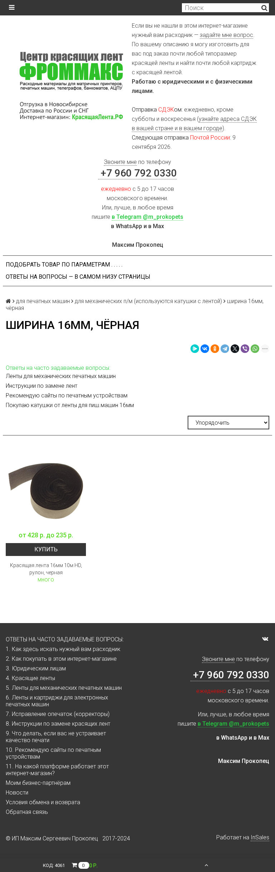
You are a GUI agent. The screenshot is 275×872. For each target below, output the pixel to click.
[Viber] (245, 348)
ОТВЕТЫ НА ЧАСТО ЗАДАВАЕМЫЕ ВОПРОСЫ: (65, 639)
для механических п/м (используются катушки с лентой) (148, 301)
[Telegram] (225, 348)
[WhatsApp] (255, 348)
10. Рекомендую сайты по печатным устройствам (53, 753)
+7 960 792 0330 (137, 173)
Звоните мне (120, 162)
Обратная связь (27, 812)
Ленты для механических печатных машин (61, 376)
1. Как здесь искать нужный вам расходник (63, 649)
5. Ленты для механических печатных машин (64, 687)
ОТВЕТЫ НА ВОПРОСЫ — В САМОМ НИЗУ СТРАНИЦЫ (78, 276)
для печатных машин (43, 301)
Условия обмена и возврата (43, 802)
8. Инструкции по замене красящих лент (58, 723)
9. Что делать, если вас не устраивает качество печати (56, 737)
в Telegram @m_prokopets (147, 216)
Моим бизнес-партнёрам (38, 782)
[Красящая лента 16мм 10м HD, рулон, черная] (46, 487)
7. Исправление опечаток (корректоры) (58, 714)
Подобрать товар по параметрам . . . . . (64, 264)
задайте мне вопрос (226, 35)
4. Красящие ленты (30, 678)
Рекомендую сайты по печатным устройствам (66, 395)
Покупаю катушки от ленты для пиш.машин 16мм (70, 405)
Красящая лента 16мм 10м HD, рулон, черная (46, 568)
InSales (260, 837)
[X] (235, 348)
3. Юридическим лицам (36, 668)
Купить (46, 549)
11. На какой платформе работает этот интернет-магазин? (57, 770)
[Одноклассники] (215, 348)
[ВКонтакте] (205, 348)
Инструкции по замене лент (41, 385)
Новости (17, 792)
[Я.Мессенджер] (194, 348)
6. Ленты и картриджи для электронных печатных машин (57, 701)
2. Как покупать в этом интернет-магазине (61, 658)
